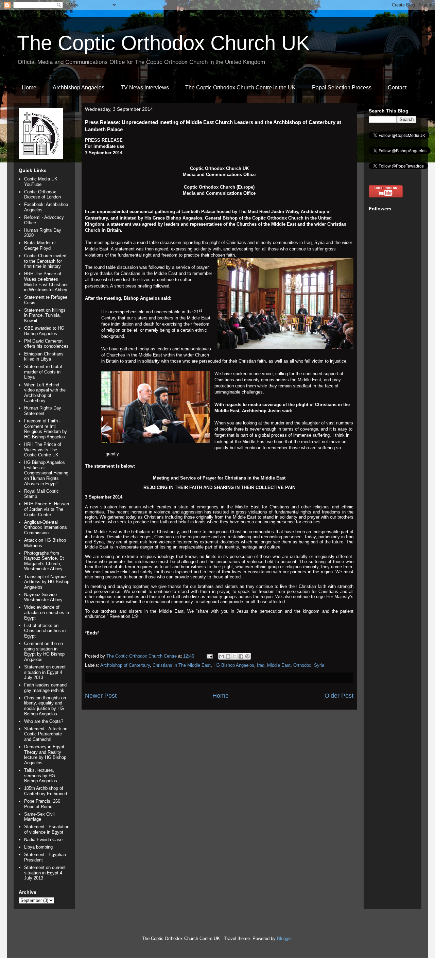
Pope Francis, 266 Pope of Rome (42, 804)
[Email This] (221, 656)
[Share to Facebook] (241, 656)
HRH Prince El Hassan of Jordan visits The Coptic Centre (46, 509)
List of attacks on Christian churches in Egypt (45, 631)
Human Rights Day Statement (42, 410)
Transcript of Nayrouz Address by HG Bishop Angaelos (46, 582)
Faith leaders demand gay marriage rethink (45, 687)
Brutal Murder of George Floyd (40, 245)
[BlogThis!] (228, 656)
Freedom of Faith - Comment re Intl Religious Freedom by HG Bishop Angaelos (45, 428)
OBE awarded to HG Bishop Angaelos (44, 331)
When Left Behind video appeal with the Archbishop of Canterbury (45, 392)
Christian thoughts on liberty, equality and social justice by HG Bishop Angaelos (45, 705)
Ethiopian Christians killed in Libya (44, 356)
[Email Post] (209, 656)
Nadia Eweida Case (43, 839)
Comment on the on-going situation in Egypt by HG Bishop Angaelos (44, 651)
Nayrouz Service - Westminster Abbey (43, 597)
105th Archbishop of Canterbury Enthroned (45, 791)
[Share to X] (234, 656)
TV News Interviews (145, 87)
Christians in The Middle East (182, 665)
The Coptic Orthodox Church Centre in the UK (240, 87)
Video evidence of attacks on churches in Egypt (46, 612)
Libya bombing (38, 847)
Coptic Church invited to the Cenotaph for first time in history (45, 261)
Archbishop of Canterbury (125, 665)
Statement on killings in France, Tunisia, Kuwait (45, 315)
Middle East (279, 665)
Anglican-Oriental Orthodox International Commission (46, 527)
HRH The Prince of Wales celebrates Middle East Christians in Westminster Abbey (46, 281)
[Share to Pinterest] (247, 656)
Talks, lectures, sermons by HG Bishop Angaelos (40, 775)
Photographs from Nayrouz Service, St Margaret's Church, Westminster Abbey (44, 561)
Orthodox (302, 665)
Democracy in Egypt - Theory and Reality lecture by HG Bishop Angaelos (45, 754)
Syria (319, 665)
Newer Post (101, 695)
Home (29, 87)
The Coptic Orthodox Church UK (163, 43)
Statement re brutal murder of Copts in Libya (43, 372)
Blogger (284, 938)
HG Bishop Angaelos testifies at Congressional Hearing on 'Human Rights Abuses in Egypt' (46, 473)
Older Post (339, 695)
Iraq (260, 665)
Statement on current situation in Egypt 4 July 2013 (45, 672)
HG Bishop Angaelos (233, 665)
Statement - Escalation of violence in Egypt (46, 829)
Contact (397, 87)
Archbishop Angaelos (78, 87)
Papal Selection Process (341, 87)
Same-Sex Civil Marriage (39, 817)
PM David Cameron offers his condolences (46, 343)
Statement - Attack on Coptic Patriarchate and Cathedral (45, 734)
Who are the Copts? (43, 721)
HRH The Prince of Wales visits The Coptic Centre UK (42, 449)
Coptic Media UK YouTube (40, 181)
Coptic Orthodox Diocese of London (42, 194)
